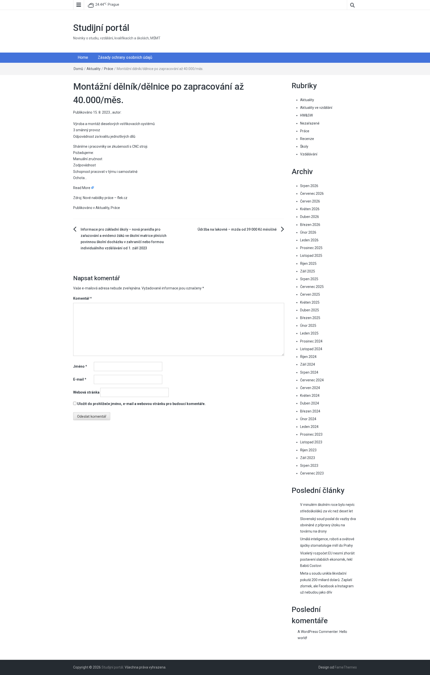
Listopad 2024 (311, 349)
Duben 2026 (309, 217)
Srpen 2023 (309, 466)
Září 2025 (307, 271)
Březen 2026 (310, 225)
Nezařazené (310, 123)
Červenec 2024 (312, 380)
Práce (108, 69)
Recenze (307, 139)
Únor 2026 (308, 232)
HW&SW (306, 115)
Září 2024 (307, 364)
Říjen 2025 (308, 264)
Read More (81, 188)
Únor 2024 (308, 419)
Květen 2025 (310, 302)
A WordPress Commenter (318, 632)
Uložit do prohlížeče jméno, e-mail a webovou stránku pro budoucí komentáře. (141, 404)
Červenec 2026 (312, 194)
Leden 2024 (309, 427)
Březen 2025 (310, 318)
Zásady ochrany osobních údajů (125, 57)
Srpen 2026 (309, 186)
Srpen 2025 (309, 279)
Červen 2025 (310, 294)
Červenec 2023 (312, 473)
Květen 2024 (310, 396)
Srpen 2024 (309, 372)
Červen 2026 (310, 201)
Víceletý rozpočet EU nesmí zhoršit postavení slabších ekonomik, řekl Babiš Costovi (327, 559)
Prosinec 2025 (311, 248)
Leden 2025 (309, 333)
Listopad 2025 (311, 256)
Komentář (82, 298)
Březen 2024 (310, 411)
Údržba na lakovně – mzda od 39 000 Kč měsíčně (237, 229)
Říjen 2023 (308, 450)
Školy (304, 146)
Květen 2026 (310, 209)
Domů (78, 69)
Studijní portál (101, 28)
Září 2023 (307, 458)
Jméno (80, 366)
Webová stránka (86, 392)
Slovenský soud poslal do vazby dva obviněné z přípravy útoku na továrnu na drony (328, 525)
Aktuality (94, 69)
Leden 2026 (309, 240)
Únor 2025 (308, 326)
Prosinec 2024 (311, 341)
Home (83, 57)
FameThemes (346, 667)
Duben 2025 (309, 310)
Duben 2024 (309, 403)
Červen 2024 (310, 388)
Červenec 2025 (312, 287)
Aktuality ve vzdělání (316, 108)
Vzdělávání (308, 154)
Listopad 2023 (311, 442)
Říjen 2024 (308, 357)
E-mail (79, 379)
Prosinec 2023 (311, 434)
